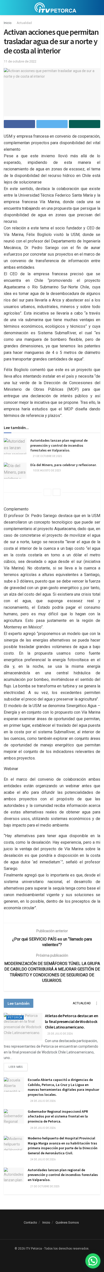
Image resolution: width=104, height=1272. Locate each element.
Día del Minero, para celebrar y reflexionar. (63, 465)
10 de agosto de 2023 (46, 470)
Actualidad (24, 23)
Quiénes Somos (67, 1222)
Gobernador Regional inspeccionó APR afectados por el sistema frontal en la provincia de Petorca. (58, 1116)
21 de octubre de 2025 (47, 456)
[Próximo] (56, 492)
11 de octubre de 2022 (20, 61)
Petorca (15, 1017)
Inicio (7, 23)
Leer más (16, 1067)
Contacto (30, 1222)
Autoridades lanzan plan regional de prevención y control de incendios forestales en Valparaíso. (59, 445)
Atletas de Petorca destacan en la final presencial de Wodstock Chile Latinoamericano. (71, 1021)
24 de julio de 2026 (43, 1101)
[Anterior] (47, 492)
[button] (92, 1260)
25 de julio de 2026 (60, 1033)
